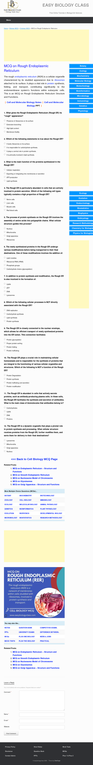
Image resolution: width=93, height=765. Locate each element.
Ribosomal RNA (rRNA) (15, 261)
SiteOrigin (57, 760)
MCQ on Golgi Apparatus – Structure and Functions (36, 484)
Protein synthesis (13, 321)
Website (6, 726)
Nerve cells (11, 199)
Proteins (9, 419)
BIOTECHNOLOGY (47, 495)
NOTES (7, 628)
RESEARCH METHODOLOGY (51, 518)
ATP (8, 288)
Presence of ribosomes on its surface (20, 121)
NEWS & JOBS (45, 636)
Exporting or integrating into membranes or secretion (25, 174)
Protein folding (12, 347)
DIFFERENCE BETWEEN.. (49, 632)
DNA (8, 291)
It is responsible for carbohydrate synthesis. (22, 147)
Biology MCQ (14, 28)
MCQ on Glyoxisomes (22, 481)
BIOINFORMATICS (26, 509)
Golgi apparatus (12, 236)
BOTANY (8, 495)
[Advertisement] (46, 45)
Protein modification (14, 386)
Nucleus (9, 229)
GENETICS (9, 509)
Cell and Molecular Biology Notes (24, 102)
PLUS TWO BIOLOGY (27, 641)
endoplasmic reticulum (26, 76)
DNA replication (12, 310)
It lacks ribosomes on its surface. (18, 144)
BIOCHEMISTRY (26, 495)
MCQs (7, 636)
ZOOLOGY (8, 500)
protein (50, 83)
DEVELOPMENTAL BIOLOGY (51, 513)
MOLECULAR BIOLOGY (28, 504)
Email (6, 720)
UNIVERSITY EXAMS (26, 632)
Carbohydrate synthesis (15, 314)
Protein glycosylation (14, 340)
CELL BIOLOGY (25, 500)
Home (6, 28)
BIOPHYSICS (24, 513)
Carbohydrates (12, 408)
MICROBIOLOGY (11, 518)
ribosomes (59, 80)
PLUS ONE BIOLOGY (27, 636)
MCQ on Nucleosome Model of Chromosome (33, 478)
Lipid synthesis (12, 181)
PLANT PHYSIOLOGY (48, 509)
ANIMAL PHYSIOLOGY (48, 504)
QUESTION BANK (25, 628)
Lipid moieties (11, 258)
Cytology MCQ (25, 28)
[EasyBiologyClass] (12, 7)
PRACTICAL (44, 641)
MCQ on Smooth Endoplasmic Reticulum (31, 474)
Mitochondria (11, 232)
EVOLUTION (9, 513)
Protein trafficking (13, 350)
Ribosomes (11, 240)
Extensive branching (14, 124)
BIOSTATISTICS (25, 518)
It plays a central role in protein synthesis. (21, 151)
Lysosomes (11, 295)
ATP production (12, 177)
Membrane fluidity (13, 132)
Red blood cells (12, 210)
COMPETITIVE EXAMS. (48, 628)
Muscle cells (11, 207)
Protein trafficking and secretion (18, 383)
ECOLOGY (8, 504)
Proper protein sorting (14, 343)
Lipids (9, 284)
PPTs (6, 632)
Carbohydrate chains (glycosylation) (19, 269)
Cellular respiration (13, 170)
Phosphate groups (13, 265)
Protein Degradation (14, 375)
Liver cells (10, 203)
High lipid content (13, 128)
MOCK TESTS (10, 641)
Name (6, 714)
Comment (7, 692)
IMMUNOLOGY (45, 500)
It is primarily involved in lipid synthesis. (21, 155)
